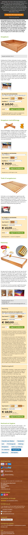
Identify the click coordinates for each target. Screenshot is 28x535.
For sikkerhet (5, 449)
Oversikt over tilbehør (8, 441)
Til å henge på (11, 444)
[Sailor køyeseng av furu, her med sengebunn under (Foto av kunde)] (4, 293)
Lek (3, 444)
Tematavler (20, 441)
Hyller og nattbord (17, 447)
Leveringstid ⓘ (15, 106)
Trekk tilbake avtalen (7, 519)
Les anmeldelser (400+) (9, 500)
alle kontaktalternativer (8, 513)
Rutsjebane (5, 447)
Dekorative (5, 452)
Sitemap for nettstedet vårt (7, 533)
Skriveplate (14, 452)
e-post (16, 507)
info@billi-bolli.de (7, 511)
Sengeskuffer (16, 449)
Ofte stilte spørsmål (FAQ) (7, 532)
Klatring (20, 444)
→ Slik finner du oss (5, 488)
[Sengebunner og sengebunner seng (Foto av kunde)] (6, 86)
